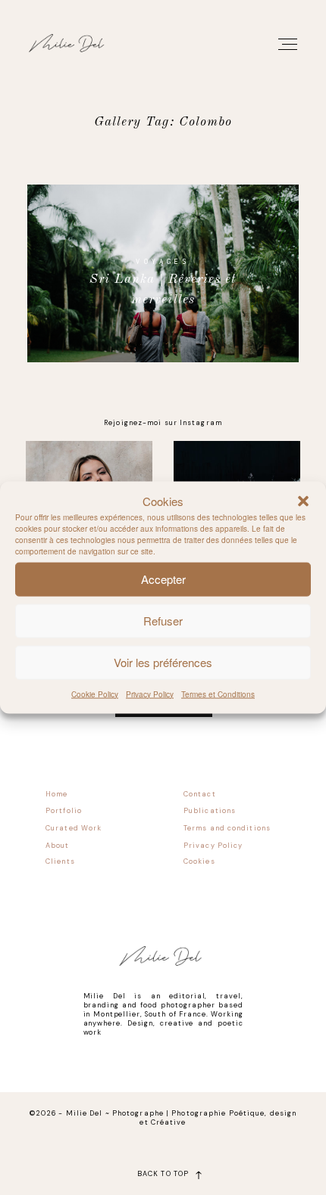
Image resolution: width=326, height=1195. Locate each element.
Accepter (163, 579)
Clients (60, 861)
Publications (209, 810)
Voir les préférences (163, 662)
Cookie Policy (94, 693)
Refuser (163, 621)
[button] (303, 501)
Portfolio (63, 810)
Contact (199, 794)
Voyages (163, 261)
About (57, 845)
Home (56, 794)
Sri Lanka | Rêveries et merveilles (163, 290)
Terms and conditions (227, 828)
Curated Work (73, 828)
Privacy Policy (150, 693)
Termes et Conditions (218, 693)
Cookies (199, 861)
